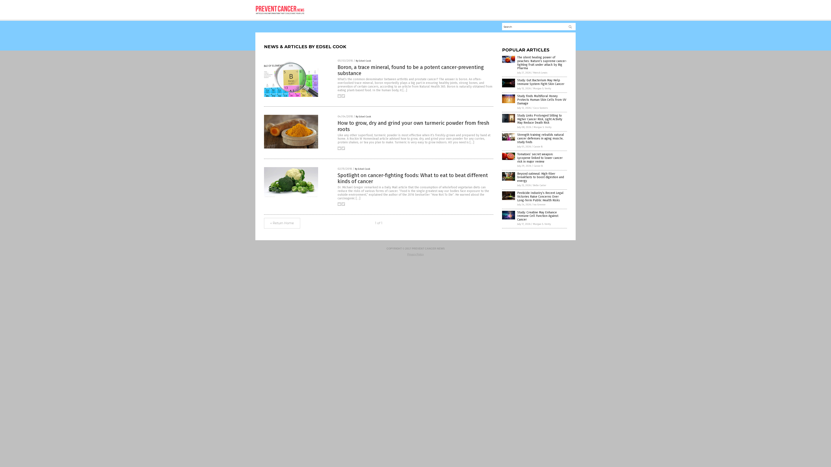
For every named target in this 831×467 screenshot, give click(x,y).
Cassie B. (538, 146)
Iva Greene (539, 204)
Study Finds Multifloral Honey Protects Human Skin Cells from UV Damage (541, 99)
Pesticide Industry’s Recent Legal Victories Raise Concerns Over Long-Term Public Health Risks (540, 196)
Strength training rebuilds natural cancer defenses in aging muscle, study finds (540, 138)
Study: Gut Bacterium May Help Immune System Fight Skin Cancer (540, 82)
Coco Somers (540, 108)
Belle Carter (539, 185)
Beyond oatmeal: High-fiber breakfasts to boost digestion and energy (540, 177)
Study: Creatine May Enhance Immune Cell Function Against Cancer (537, 216)
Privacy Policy (415, 254)
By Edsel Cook (363, 60)
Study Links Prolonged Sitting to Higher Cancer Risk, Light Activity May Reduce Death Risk (539, 119)
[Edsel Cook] (280, 15)
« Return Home (282, 223)
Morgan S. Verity (542, 88)
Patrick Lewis (540, 72)
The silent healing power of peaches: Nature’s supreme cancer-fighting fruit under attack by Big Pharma (542, 63)
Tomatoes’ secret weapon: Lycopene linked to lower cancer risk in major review (540, 157)
